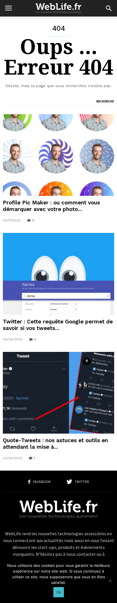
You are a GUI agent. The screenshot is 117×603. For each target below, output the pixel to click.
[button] (109, 8)
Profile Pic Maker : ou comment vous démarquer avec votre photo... (51, 205)
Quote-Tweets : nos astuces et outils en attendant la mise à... (55, 443)
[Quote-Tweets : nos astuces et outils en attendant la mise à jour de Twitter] (58, 393)
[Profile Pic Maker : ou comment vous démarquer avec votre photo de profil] (58, 155)
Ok (58, 592)
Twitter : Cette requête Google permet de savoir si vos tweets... (58, 324)
